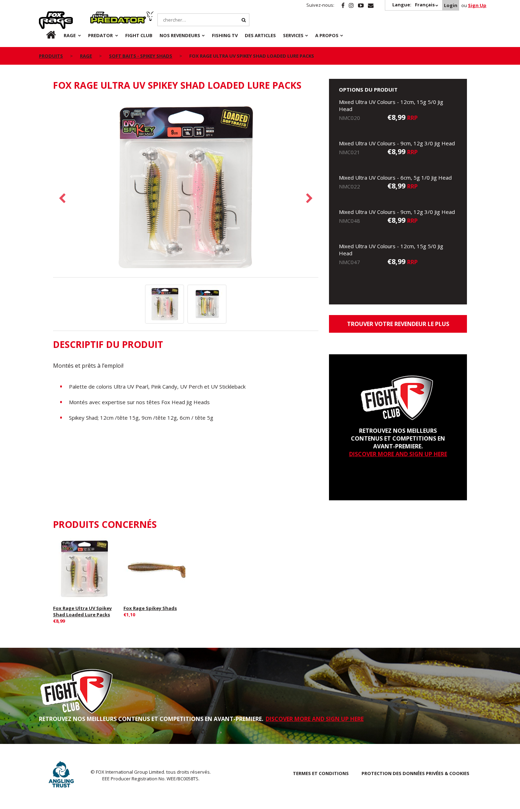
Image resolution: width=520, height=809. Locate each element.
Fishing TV (225, 35)
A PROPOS (327, 35)
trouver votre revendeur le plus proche (398, 326)
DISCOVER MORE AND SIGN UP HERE (398, 454)
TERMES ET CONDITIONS (321, 773)
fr (44, 35)
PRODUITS (51, 56)
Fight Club (138, 35)
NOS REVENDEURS (180, 35)
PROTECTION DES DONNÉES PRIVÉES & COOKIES (415, 773)
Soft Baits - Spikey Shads (140, 56)
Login (450, 5)
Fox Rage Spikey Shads (150, 608)
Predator (102, 15)
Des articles (260, 35)
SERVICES (293, 35)
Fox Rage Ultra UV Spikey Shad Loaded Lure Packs (82, 611)
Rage (45, 15)
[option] (185, 188)
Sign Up (477, 5)
